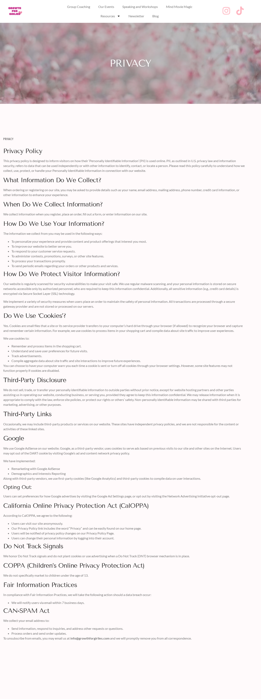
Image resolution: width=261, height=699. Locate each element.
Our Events (106, 7)
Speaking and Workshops (140, 7)
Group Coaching (78, 7)
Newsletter (136, 16)
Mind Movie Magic (179, 7)
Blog (155, 16)
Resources (108, 16)
